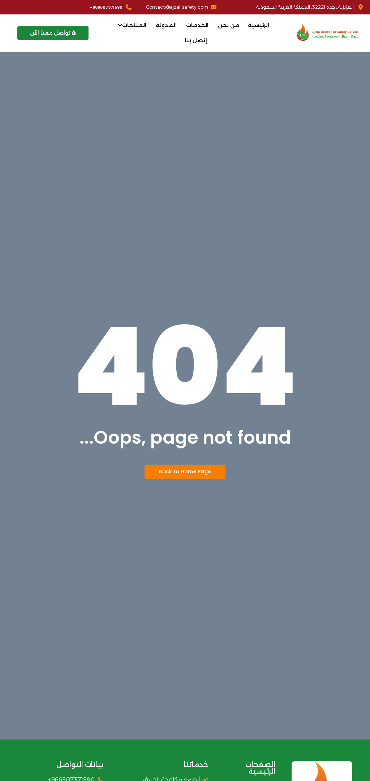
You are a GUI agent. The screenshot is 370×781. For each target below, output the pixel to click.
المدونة (166, 25)
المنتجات (134, 25)
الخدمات (197, 25)
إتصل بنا (196, 40)
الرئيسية (258, 25)
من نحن (228, 25)
